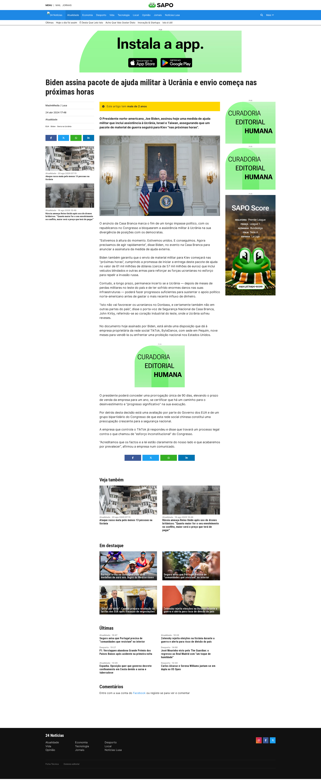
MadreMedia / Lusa (56, 105)
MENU (48, 5)
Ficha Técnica (52, 764)
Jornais (67, 5)
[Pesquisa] (261, 15)
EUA (47, 126)
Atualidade (51, 119)
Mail (58, 5)
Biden (53, 126)
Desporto (104, 647)
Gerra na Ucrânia (64, 126)
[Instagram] (259, 740)
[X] (273, 740)
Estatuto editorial (71, 764)
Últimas (106, 628)
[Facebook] (266, 740)
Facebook (139, 693)
